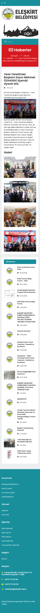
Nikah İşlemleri (7, 528)
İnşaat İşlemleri (7, 541)
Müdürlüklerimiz (8, 497)
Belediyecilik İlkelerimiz (10, 484)
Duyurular (5, 515)
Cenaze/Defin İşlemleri (10, 545)
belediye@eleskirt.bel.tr (16, 589)
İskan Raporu (6, 537)
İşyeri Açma (6, 533)
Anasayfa (15, 56)
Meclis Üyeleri (7, 488)
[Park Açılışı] (20, 246)
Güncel (26, 56)
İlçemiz (4, 559)
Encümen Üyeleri (8, 493)
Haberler (10, 58)
